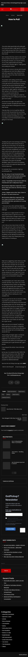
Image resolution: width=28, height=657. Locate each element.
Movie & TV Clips (6, 632)
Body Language (6, 621)
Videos (4, 646)
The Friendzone (6, 644)
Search (3, 563)
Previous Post (4, 405)
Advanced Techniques (8, 614)
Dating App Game (7, 628)
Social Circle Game (7, 639)
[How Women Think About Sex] (3, 409)
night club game (12, 391)
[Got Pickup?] (14, 9)
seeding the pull (6, 397)
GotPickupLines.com (15, 375)
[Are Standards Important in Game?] (6, 465)
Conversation (5, 623)
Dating (4, 625)
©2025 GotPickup (23, 654)
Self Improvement (7, 637)
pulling (8, 394)
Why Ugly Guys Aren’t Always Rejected (14, 556)
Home (7, 15)
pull (3, 394)
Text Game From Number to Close (13, 552)
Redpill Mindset (6, 635)
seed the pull (16, 394)
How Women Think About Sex (14, 409)
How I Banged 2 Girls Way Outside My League (11, 418)
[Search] (26, 9)
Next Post (24, 415)
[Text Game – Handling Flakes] (6, 455)
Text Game (5, 642)
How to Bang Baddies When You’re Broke (17, 442)
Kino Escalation (6, 630)
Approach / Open (6, 616)
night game (21, 391)
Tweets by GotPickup (8, 481)
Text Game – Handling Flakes (17, 452)
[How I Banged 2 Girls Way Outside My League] (24, 419)
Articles (12, 15)
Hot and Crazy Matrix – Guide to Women (14, 545)
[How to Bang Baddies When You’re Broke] (6, 444)
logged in (10, 430)
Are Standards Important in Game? (18, 463)
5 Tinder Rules (7, 554)
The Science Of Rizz (9, 594)
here (4, 349)
